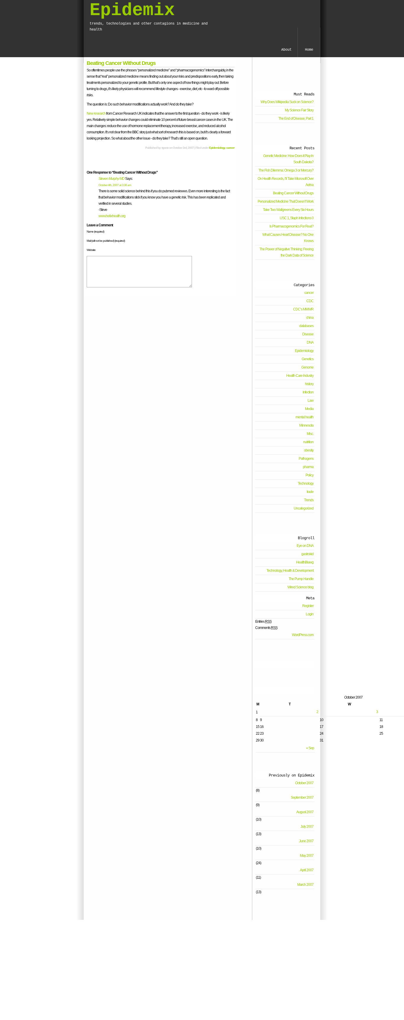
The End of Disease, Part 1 (295, 118)
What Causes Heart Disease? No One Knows (287, 238)
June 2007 (306, 841)
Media (309, 409)
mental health (304, 417)
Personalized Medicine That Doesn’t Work (285, 201)
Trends (308, 500)
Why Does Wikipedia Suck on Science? (287, 102)
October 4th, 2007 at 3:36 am (114, 185)
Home (309, 50)
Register (307, 606)
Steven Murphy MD (111, 179)
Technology (305, 483)
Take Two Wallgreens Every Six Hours (288, 210)
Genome (307, 367)
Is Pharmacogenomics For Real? (291, 226)
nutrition (308, 442)
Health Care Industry (299, 376)
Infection (308, 392)
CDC (309, 301)
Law (310, 400)
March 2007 (305, 885)
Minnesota (306, 425)
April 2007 (306, 870)
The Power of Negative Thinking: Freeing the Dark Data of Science (286, 252)
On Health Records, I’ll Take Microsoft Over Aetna (285, 182)
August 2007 (304, 812)
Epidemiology (217, 147)
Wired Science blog (300, 587)
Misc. (310, 434)
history (309, 384)
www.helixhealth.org (111, 216)
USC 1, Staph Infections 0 (296, 218)
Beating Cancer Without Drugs (121, 63)
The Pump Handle (301, 579)
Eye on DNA (305, 546)
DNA (310, 342)
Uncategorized (303, 508)
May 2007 (306, 856)
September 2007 (302, 797)
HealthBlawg (304, 562)
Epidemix (132, 10)
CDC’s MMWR (303, 309)
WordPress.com (302, 635)
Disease (307, 334)
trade (310, 492)
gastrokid (307, 554)
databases (306, 326)
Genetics (307, 359)
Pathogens (306, 459)
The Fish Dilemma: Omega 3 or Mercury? (285, 170)
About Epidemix (286, 52)
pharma (308, 467)
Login (309, 614)
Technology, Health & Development (289, 571)
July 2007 (306, 826)
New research (96, 113)
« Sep (310, 748)
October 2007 (304, 783)
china (309, 318)
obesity (308, 450)
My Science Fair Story (299, 110)
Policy (309, 475)
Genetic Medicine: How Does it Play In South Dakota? (288, 159)
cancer (230, 147)
